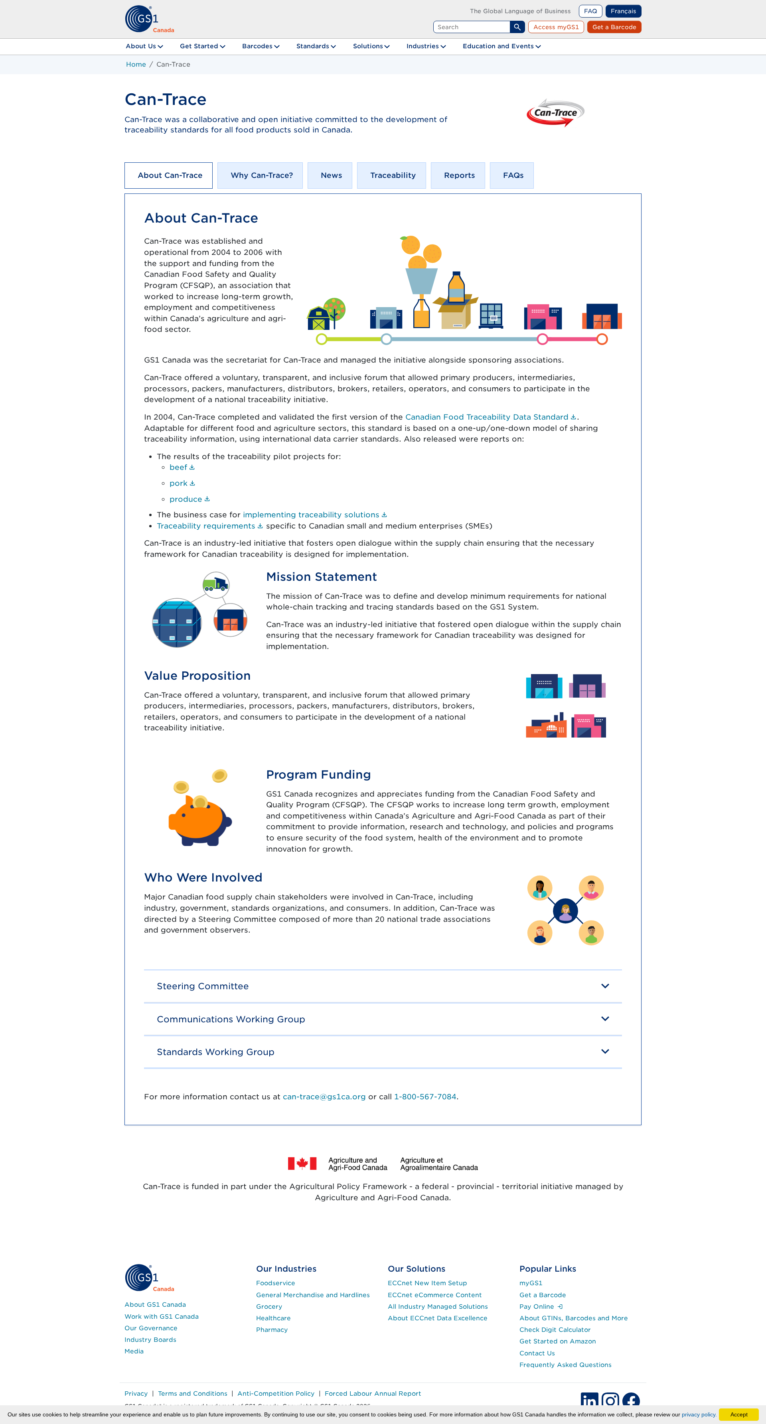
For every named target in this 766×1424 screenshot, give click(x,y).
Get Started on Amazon (557, 1341)
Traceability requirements (210, 525)
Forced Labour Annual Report (373, 1393)
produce (190, 499)
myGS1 (531, 1283)
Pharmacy (272, 1329)
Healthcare (273, 1318)
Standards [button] (312, 46)
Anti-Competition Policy (276, 1393)
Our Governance (151, 1328)
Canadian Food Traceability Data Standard (491, 416)
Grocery (269, 1306)
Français (623, 11)
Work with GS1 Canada (161, 1316)
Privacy (136, 1393)
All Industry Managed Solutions (438, 1306)
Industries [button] (423, 46)
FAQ (590, 11)
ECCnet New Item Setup (427, 1283)
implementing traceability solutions (315, 514)
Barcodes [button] (257, 46)
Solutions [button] (368, 46)
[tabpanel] (383, 659)
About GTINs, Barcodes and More (573, 1318)
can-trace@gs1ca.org (324, 1096)
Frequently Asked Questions (565, 1365)
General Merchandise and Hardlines (313, 1295)
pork (183, 483)
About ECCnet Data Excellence (438, 1318)
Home (136, 64)
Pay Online (541, 1306)
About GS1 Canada (155, 1304)
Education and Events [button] (498, 46)
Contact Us (537, 1353)
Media (134, 1351)
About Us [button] (141, 46)
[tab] (168, 175)
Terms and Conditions (192, 1393)
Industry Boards (150, 1339)
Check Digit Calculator (555, 1329)
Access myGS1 (556, 27)
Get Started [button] (199, 46)
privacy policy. (699, 1414)
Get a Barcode (614, 27)
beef (182, 467)
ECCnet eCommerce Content (435, 1295)
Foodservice (275, 1283)
